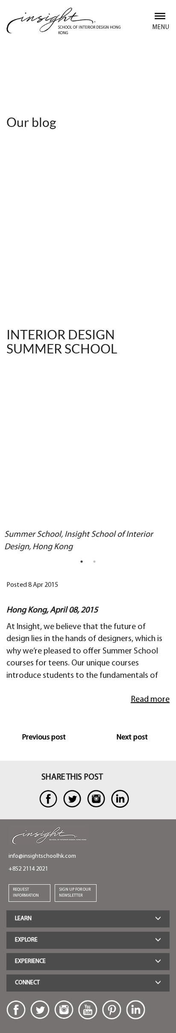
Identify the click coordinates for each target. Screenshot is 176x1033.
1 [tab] (81, 561)
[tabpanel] (80, 460)
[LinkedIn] (135, 1009)
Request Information (26, 892)
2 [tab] (94, 561)
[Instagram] (63, 1009)
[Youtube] (87, 1009)
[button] (88, 918)
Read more (150, 699)
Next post (132, 738)
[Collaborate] (48, 799)
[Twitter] (40, 1009)
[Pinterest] (111, 1009)
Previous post (44, 738)
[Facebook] (16, 1009)
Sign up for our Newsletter (75, 892)
